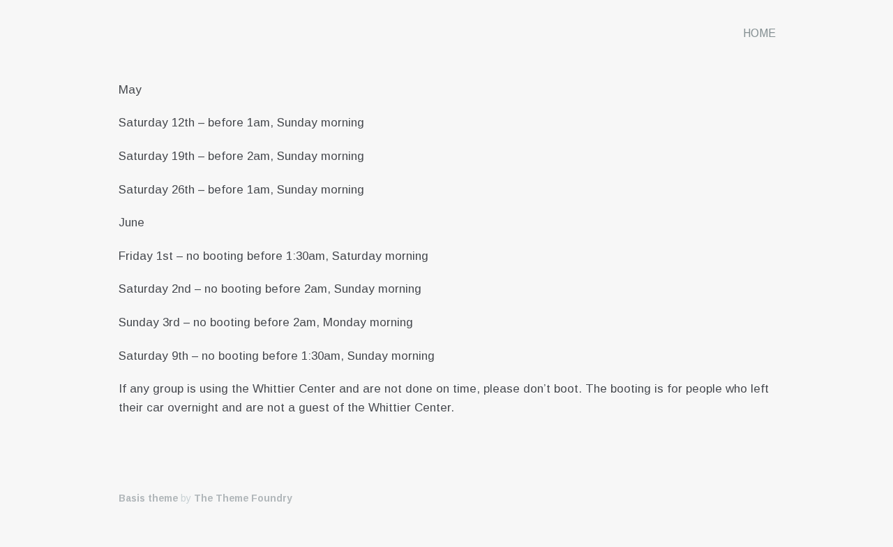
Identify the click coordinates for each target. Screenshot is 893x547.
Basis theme (148, 498)
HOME (759, 33)
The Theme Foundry (243, 498)
